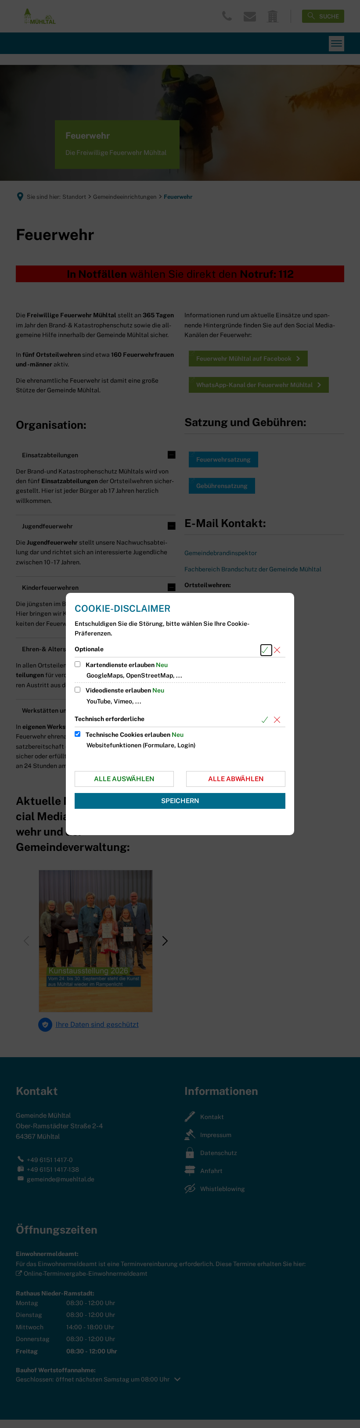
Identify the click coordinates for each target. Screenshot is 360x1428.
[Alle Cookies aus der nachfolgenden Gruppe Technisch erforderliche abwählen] (278, 719)
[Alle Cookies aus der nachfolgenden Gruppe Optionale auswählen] (266, 650)
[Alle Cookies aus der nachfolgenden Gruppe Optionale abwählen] (278, 650)
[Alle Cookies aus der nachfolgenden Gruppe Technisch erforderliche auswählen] (266, 719)
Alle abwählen (236, 778)
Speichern (180, 800)
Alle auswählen (124, 778)
